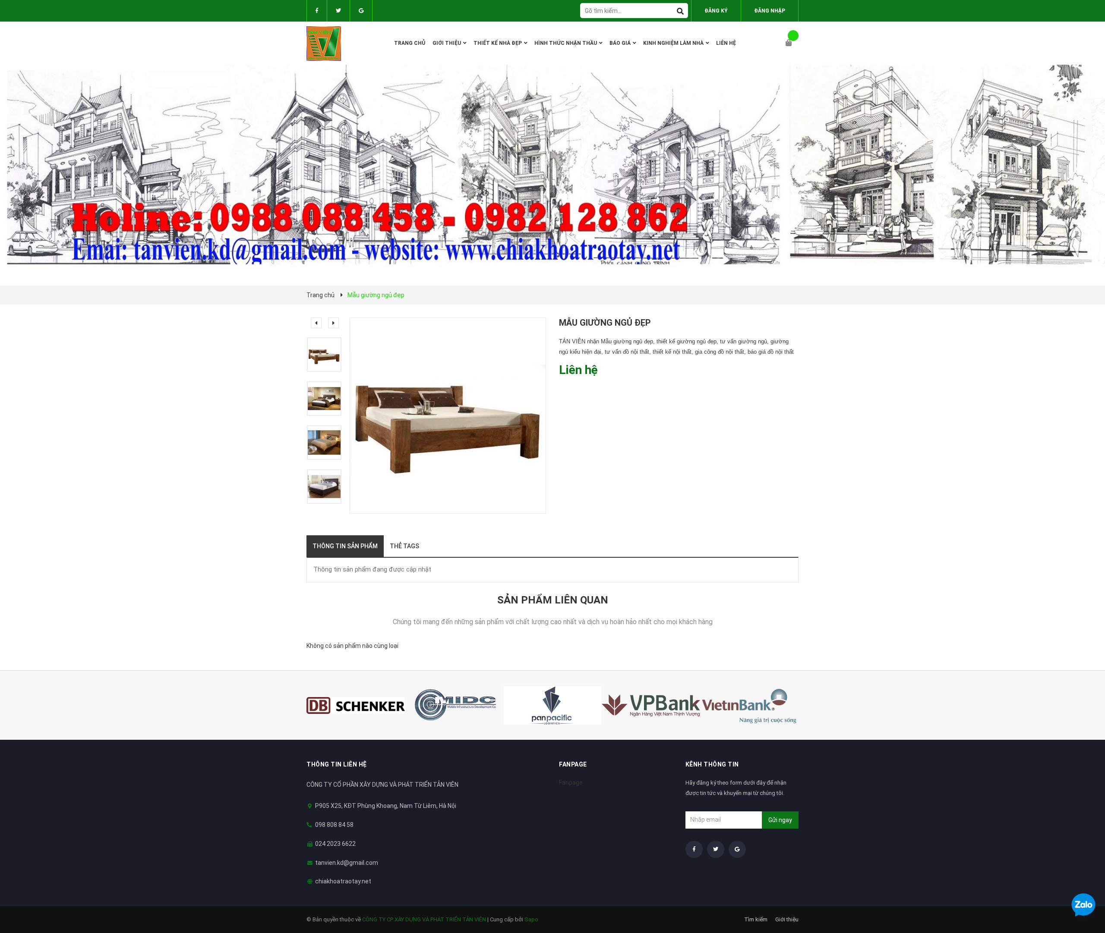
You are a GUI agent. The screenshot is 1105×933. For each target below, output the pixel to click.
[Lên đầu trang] (1081, 882)
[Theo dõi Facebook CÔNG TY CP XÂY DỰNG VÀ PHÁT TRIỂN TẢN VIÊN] (317, 11)
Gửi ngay (780, 820)
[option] (328, 354)
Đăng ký (716, 11)
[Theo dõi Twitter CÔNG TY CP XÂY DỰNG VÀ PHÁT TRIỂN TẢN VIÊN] (338, 11)
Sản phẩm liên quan (552, 600)
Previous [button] (316, 322)
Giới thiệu (787, 919)
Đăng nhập (769, 11)
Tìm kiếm (755, 919)
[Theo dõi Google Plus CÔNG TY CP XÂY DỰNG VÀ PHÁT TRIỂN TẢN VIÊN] (361, 11)
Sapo (531, 919)
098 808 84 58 (334, 824)
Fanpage (571, 782)
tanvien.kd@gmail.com (346, 862)
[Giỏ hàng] (792, 43)
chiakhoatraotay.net (343, 881)
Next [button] (333, 322)
